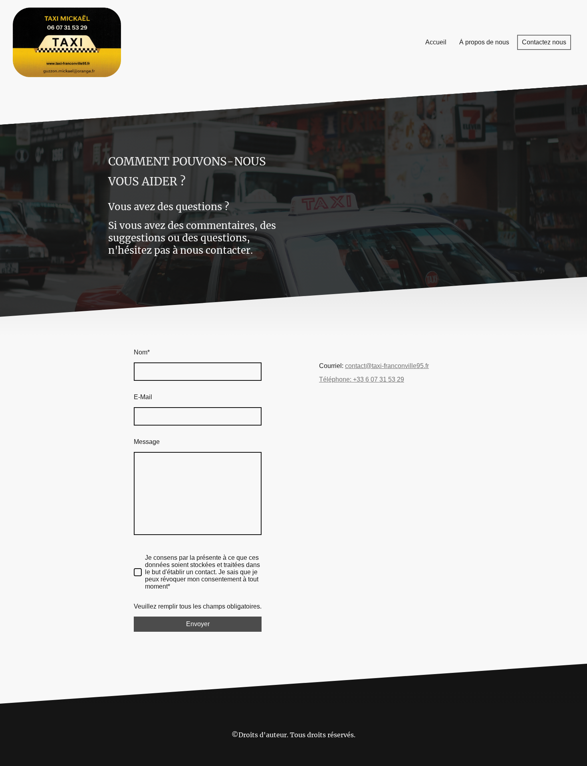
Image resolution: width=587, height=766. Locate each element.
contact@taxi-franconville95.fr (387, 365)
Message (147, 441)
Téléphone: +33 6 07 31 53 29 (361, 379)
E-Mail (143, 397)
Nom (142, 352)
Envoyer (198, 624)
